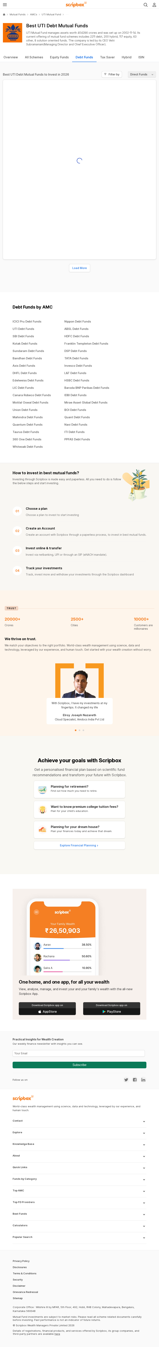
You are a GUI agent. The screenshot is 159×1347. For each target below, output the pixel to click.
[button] (79, 1123)
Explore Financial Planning (78, 845)
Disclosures (20, 1267)
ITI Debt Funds (74, 432)
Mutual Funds (18, 14)
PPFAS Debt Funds (77, 439)
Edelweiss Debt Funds (28, 380)
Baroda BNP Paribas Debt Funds (86, 388)
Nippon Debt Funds (77, 321)
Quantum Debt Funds (27, 424)
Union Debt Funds (25, 410)
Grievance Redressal (25, 1292)
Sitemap (18, 1298)
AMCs (33, 14)
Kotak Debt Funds (25, 343)
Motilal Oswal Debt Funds (30, 402)
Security (18, 1279)
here (57, 1333)
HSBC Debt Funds (76, 380)
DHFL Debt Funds (25, 373)
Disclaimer (19, 1285)
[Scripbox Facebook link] (133, 1080)
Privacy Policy (21, 1260)
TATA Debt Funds (76, 358)
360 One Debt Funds (27, 439)
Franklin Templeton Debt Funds (86, 343)
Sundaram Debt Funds (28, 351)
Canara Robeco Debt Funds (32, 395)
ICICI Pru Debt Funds (27, 321)
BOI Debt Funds (75, 410)
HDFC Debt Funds (76, 336)
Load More (79, 268)
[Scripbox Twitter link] (126, 1080)
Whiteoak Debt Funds (28, 446)
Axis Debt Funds (24, 365)
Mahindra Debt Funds (28, 417)
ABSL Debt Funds (76, 329)
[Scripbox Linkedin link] (142, 1080)
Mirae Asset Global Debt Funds (85, 402)
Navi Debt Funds (75, 424)
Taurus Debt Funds (26, 432)
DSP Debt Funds (75, 351)
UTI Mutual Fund (51, 14)
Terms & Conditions (24, 1273)
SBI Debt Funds (23, 336)
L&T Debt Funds (75, 373)
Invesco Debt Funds (78, 365)
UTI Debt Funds (23, 329)
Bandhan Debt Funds (27, 358)
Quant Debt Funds (77, 417)
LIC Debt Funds (23, 388)
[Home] (4, 14)
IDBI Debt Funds (75, 395)
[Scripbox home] (76, 5)
